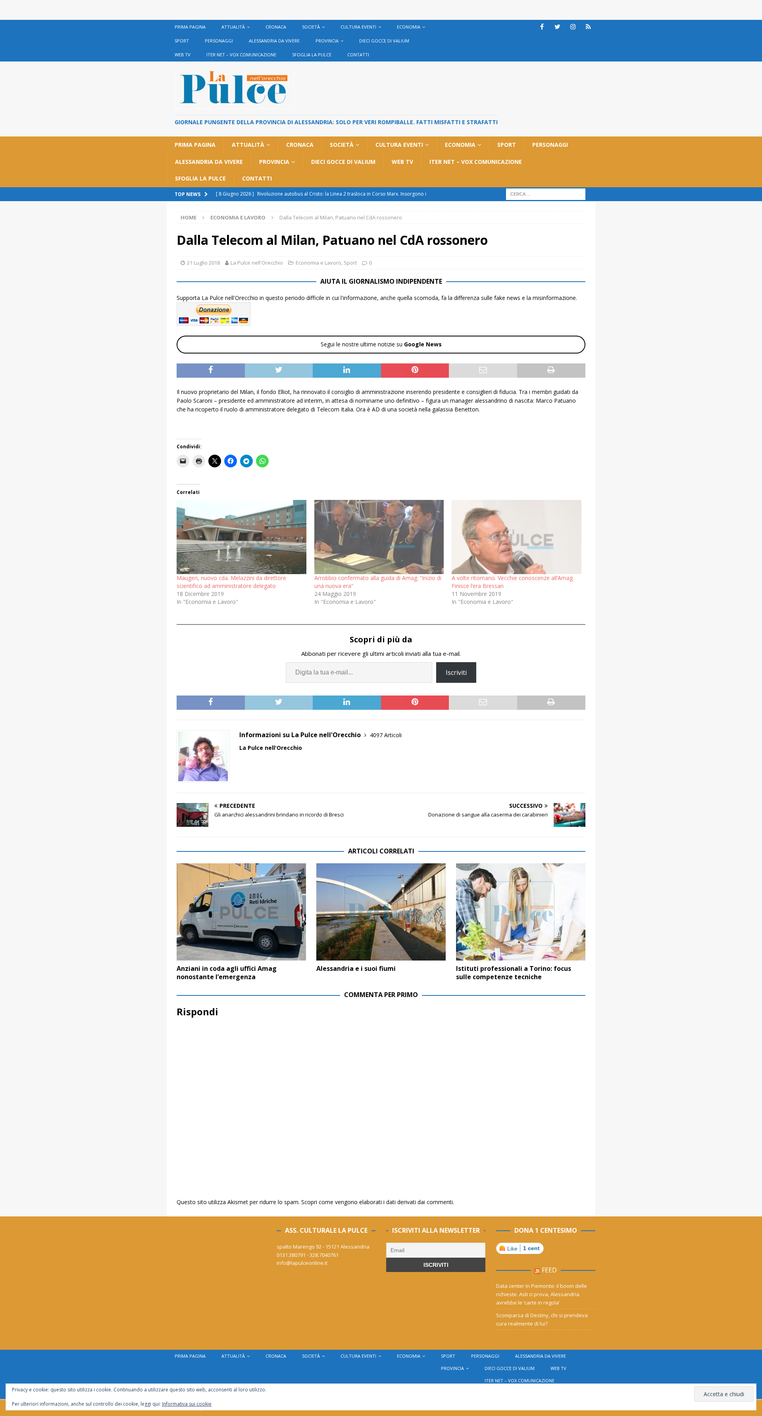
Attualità (233, 27)
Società (311, 27)
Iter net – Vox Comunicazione (241, 55)
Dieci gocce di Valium (384, 41)
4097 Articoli (386, 735)
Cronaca (276, 27)
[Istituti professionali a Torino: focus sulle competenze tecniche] (520, 912)
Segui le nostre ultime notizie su (381, 344)
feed (549, 1270)
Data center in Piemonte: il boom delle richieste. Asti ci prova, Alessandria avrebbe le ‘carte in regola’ (541, 1294)
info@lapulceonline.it (302, 1262)
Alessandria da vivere (274, 41)
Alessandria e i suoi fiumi (356, 968)
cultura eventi (358, 27)
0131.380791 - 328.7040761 (308, 1254)
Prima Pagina (190, 27)
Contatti (358, 55)
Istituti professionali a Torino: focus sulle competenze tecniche (513, 972)
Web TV (182, 55)
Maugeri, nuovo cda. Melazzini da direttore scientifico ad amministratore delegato (231, 582)
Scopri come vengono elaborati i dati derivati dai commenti (377, 1202)
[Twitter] (557, 27)
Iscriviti (456, 672)
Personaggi (219, 41)
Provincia (327, 41)
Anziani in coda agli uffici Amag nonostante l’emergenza (227, 972)
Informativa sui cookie (187, 1404)
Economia (408, 27)
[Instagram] (573, 27)
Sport (182, 41)
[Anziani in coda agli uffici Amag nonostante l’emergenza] (241, 912)
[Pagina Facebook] (542, 27)
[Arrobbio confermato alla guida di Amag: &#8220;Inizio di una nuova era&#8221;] (379, 537)
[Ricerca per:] (545, 193)
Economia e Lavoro (318, 262)
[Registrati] (588, 27)
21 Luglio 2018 (203, 262)
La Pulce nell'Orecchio (257, 262)
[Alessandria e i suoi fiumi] (381, 912)
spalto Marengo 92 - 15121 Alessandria (323, 1246)
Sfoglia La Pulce (311, 55)
